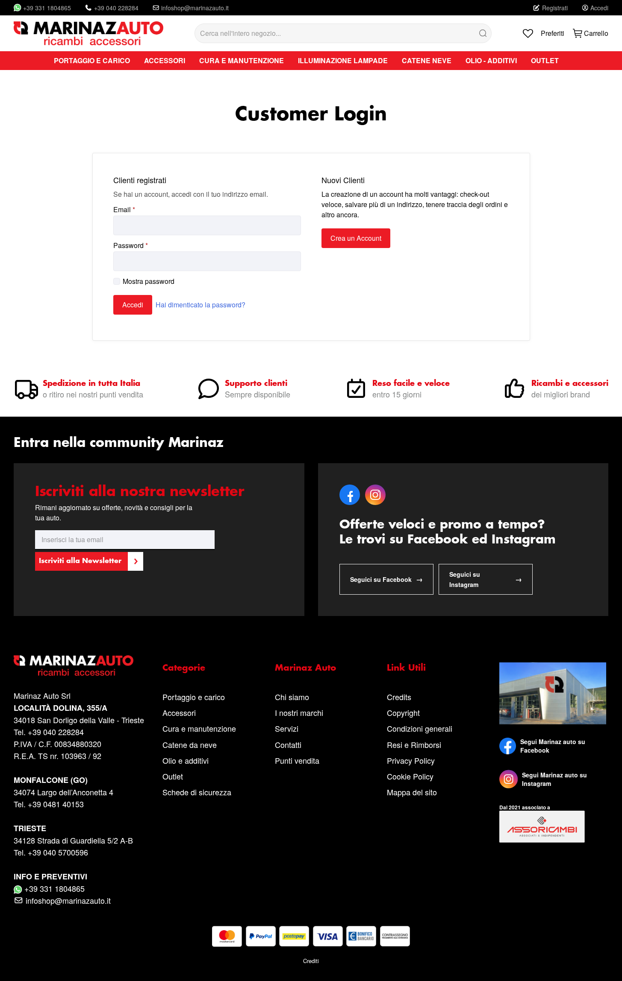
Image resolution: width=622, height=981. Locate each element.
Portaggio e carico (193, 696)
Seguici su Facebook (386, 579)
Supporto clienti (256, 384)
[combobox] (343, 33)
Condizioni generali (419, 728)
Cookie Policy (410, 776)
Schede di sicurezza (196, 791)
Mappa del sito (412, 791)
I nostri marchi (299, 712)
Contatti (288, 744)
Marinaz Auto (305, 668)
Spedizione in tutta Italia (91, 384)
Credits (399, 696)
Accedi (599, 7)
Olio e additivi (185, 760)
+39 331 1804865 (47, 7)
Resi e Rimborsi (414, 744)
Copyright (403, 712)
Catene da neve (189, 744)
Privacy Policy (411, 760)
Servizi (286, 728)
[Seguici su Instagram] (508, 779)
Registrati (555, 7)
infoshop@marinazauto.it (195, 7)
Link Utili (406, 668)
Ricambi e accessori (569, 384)
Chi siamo (292, 696)
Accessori (179, 712)
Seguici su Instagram (485, 579)
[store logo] (88, 33)
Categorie (183, 668)
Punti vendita (297, 760)
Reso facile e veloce (411, 384)
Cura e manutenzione (199, 728)
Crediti (311, 961)
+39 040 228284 (116, 7)
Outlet (172, 776)
